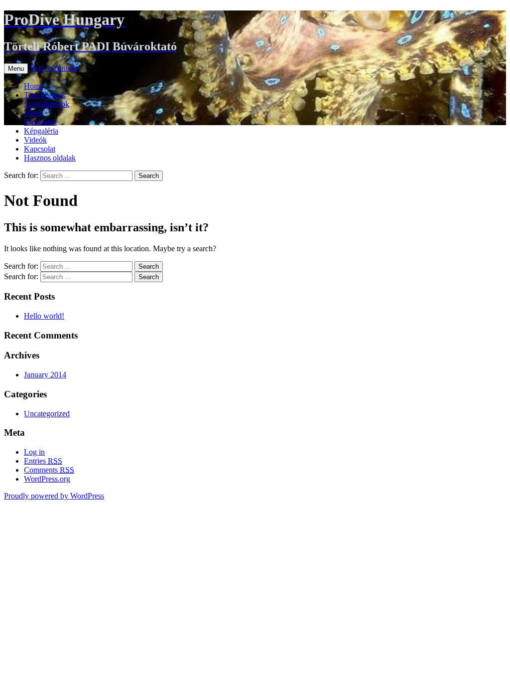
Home (33, 86)
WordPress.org (47, 479)
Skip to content (53, 68)
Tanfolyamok (45, 95)
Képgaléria (41, 131)
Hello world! (44, 316)
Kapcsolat (39, 149)
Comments (49, 470)
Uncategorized (47, 413)
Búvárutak (40, 122)
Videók (35, 140)
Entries (43, 461)
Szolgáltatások (46, 104)
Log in (34, 452)
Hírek (33, 113)
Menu (16, 68)
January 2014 (45, 374)
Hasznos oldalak (50, 158)
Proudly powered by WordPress (54, 496)
